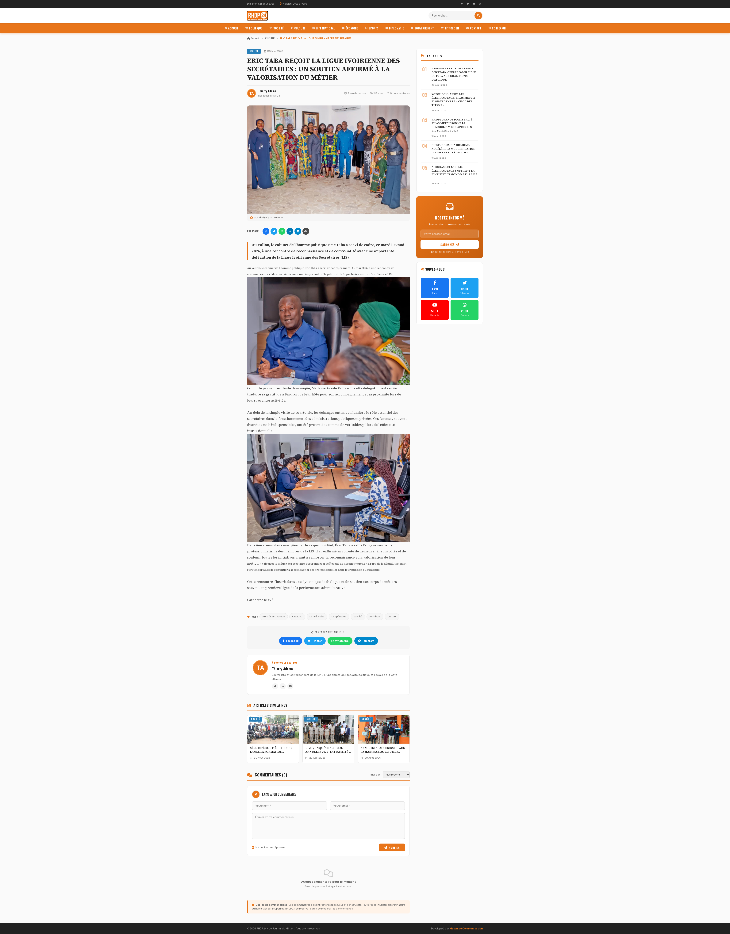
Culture (392, 616)
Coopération (339, 616)
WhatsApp (342, 640)
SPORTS (374, 28)
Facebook (292, 640)
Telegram (368, 640)
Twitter (317, 640)
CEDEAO (297, 616)
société (358, 616)
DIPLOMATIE (396, 28)
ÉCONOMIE (352, 28)
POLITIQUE (255, 28)
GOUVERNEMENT (424, 28)
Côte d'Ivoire (316, 616)
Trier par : (375, 774)
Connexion (499, 28)
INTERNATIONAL (325, 28)
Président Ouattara (273, 616)
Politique (374, 616)
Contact (476, 28)
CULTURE (299, 28)
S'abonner (447, 244)
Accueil (233, 28)
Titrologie (452, 28)
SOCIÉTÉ (278, 28)
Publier (394, 847)
